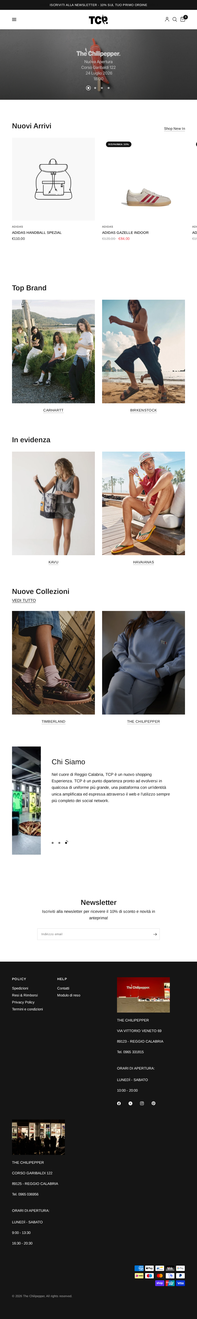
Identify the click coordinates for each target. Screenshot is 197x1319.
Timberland (54, 722)
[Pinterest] (157, 1103)
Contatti (63, 988)
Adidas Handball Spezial (37, 232)
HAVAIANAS (143, 562)
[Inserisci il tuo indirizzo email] (155, 934)
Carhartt (53, 410)
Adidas (17, 226)
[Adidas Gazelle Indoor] (143, 179)
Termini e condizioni (27, 1009)
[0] (182, 19)
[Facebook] (122, 1103)
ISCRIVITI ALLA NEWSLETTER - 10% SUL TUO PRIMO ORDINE (98, 5)
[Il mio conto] (167, 19)
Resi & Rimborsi (25, 995)
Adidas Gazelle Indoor (125, 232)
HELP (62, 979)
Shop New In (174, 128)
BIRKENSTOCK (143, 410)
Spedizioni (20, 988)
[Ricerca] (175, 19)
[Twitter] (134, 1103)
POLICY (19, 979)
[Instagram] (145, 1103)
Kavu (53, 562)
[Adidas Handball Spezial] (53, 179)
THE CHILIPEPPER (143, 722)
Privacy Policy (23, 1002)
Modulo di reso (68, 995)
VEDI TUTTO (24, 600)
